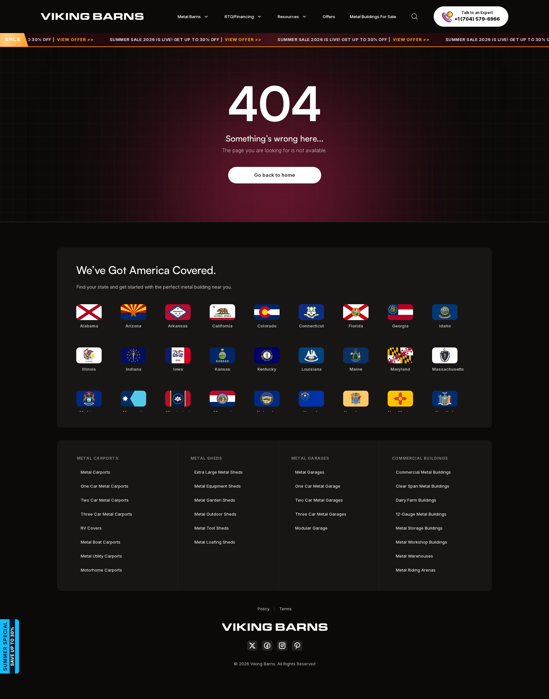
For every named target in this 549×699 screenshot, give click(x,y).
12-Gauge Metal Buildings (421, 514)
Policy (263, 608)
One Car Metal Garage (317, 486)
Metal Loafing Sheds (214, 542)
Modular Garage (311, 528)
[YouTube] (297, 646)
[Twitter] (252, 646)
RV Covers (91, 528)
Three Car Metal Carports (106, 514)
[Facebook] (267, 646)
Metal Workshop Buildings (421, 542)
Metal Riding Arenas (416, 569)
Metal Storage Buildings (419, 528)
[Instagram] (282, 646)
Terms (285, 608)
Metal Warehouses (414, 556)
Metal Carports (95, 472)
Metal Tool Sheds (211, 528)
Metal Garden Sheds (214, 500)
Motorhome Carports (101, 569)
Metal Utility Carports (101, 556)
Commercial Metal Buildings (423, 472)
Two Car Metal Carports (105, 500)
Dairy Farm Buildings (416, 500)
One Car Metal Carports (104, 486)
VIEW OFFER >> (62, 39)
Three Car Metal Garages (320, 514)
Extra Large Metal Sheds (218, 472)
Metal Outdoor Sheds (215, 514)
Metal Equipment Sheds (217, 486)
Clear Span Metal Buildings (422, 486)
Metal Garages (309, 472)
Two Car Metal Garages (319, 500)
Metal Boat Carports (100, 542)
